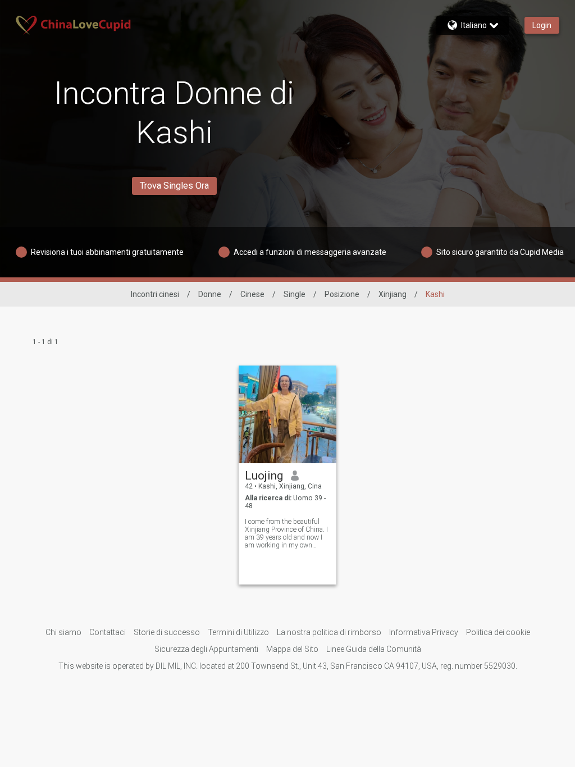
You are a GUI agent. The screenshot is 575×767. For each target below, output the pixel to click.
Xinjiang (392, 294)
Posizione (342, 294)
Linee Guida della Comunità (373, 649)
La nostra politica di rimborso (329, 632)
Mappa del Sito (292, 649)
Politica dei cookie (498, 632)
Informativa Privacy (423, 632)
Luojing (264, 475)
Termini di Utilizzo (238, 632)
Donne (209, 294)
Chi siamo (63, 632)
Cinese (252, 294)
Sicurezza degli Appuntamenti (206, 649)
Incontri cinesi (155, 294)
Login (541, 25)
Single (294, 294)
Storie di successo (167, 632)
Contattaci (107, 632)
